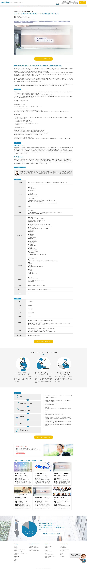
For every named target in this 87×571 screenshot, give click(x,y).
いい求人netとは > (63, 546)
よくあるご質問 (75, 3)
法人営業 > (15, 547)
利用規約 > (62, 553)
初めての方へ (63, 3)
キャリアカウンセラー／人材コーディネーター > (20, 553)
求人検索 (57, 3)
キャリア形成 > (47, 549)
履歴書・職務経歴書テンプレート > (50, 556)
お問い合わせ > (62, 556)
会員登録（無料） (83, 2)
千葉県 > (15, 562)
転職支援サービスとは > (33, 546)
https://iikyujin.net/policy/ (49, 404)
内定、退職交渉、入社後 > (49, 554)
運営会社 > (62, 554)
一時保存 (70, 1)
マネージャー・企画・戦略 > (18, 551)
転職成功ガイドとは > (48, 546)
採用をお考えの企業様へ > (64, 549)
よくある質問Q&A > (63, 547)
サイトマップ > (62, 550)
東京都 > (15, 557)
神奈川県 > (15, 559)
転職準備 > (46, 547)
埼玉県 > (15, 560)
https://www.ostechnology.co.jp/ (34, 335)
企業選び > (46, 550)
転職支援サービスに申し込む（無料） (52, 533)
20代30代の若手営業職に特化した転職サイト (17, 2)
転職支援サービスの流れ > (33, 549)
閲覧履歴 (64, 1)
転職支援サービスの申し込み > (34, 547)
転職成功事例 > (47, 557)
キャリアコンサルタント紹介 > (34, 550)
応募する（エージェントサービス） (43, 58)
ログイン (75, 1)
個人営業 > (15, 550)
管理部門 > (15, 554)
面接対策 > (46, 553)
